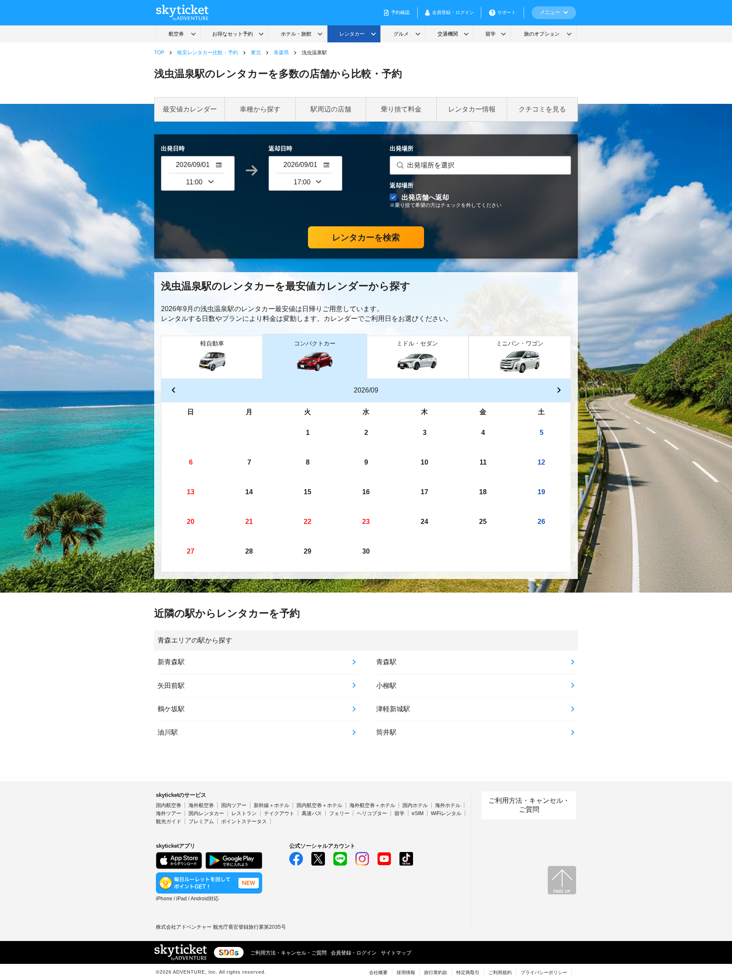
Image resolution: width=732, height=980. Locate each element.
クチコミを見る (542, 109)
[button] (173, 390)
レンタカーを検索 (366, 237)
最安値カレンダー (190, 109)
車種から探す (260, 109)
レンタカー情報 (472, 109)
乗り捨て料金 (401, 109)
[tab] (212, 357)
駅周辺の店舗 (331, 109)
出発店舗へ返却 (446, 201)
